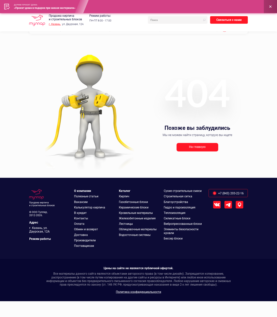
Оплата (79, 224)
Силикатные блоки (177, 218)
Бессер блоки (173, 238)
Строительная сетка (178, 196)
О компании (82, 191)
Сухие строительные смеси (183, 191)
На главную (197, 147)
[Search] (204, 20)
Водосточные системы (135, 235)
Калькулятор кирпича (89, 207)
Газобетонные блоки (133, 202)
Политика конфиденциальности (138, 292)
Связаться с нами (229, 20)
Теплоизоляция (174, 213)
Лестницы (126, 224)
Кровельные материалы (136, 213)
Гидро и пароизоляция (179, 207)
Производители (85, 240)
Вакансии (81, 202)
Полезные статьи (86, 196)
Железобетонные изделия (137, 218)
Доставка (81, 235)
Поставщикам (84, 246)
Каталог (124, 191)
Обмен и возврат (86, 229)
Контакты (81, 218)
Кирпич (124, 196)
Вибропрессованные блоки (183, 224)
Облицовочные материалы (138, 229)
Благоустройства (176, 202)
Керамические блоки (133, 207)
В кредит (80, 213)
